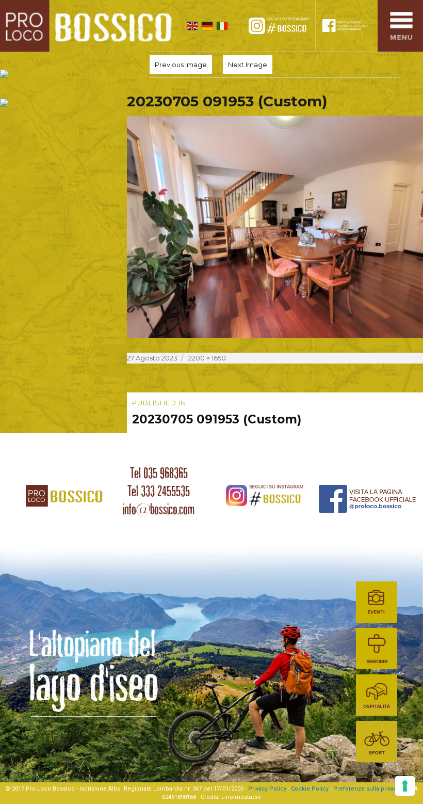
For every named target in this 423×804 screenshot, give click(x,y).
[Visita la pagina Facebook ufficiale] (349, 26)
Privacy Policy (267, 788)
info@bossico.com (158, 509)
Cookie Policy (310, 788)
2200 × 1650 (207, 358)
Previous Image (181, 64)
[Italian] (222, 26)
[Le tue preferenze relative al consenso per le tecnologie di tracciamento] (405, 786)
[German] (207, 26)
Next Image (247, 64)
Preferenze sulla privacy (366, 788)
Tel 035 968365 (159, 473)
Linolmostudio (241, 797)
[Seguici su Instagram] (285, 26)
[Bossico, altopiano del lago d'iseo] (89, 26)
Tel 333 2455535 (158, 491)
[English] (192, 26)
